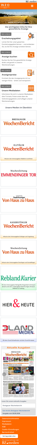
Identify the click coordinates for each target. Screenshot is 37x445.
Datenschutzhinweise (10, 418)
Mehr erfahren (5, 34)
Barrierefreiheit (8, 432)
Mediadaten (7, 424)
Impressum (6, 421)
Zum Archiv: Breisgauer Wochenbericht (16, 411)
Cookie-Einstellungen (10, 429)
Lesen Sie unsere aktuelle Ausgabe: (14, 401)
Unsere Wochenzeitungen (18, 22)
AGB (3, 427)
